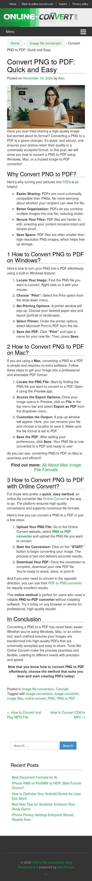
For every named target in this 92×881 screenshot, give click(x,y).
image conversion (39, 693)
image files (15, 698)
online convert (35, 698)
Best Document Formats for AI (34, 777)
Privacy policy (80, 4)
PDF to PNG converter (65, 583)
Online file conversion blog (52, 862)
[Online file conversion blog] (46, 17)
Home (12, 4)
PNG (51, 698)
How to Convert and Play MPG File (24, 714)
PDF (66, 181)
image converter (66, 693)
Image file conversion (46, 43)
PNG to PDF (66, 698)
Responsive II (28, 867)
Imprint (63, 4)
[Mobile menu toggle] (83, 31)
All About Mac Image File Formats (57, 467)
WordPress (66, 867)
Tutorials (62, 689)
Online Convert (55, 498)
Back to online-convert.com (37, 4)
